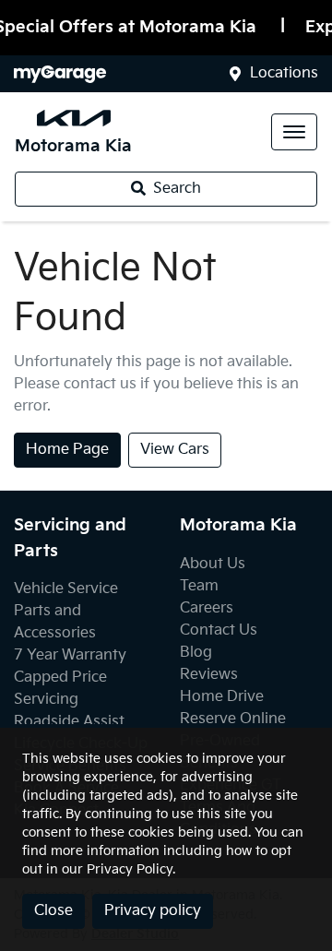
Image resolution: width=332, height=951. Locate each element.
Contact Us (218, 630)
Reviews (209, 675)
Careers (206, 608)
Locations (284, 73)
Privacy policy (152, 911)
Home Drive (222, 697)
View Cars (174, 449)
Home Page (67, 449)
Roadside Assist (69, 722)
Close (53, 911)
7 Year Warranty (70, 655)
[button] (294, 131)
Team (199, 586)
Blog (196, 652)
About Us (212, 564)
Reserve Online (233, 719)
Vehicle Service (66, 589)
